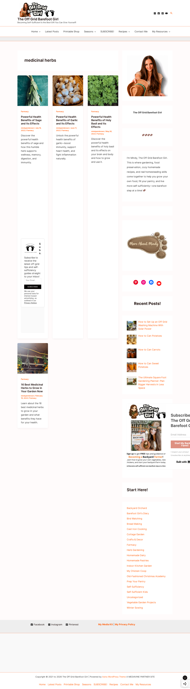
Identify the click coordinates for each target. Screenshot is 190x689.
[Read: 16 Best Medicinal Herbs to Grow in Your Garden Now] (32, 358)
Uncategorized (135, 597)
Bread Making (134, 524)
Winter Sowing (135, 607)
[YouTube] (166, 13)
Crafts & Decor (135, 539)
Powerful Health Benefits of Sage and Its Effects (31, 120)
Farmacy (25, 111)
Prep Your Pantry (136, 581)
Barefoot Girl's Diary (138, 513)
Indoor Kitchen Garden (139, 565)
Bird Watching (134, 518)
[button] (171, 13)
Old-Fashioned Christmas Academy (146, 576)
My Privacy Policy (125, 624)
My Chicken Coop (136, 571)
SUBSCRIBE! (107, 31)
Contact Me (141, 31)
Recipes (123, 31)
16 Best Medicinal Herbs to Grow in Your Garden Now (32, 388)
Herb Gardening (135, 550)
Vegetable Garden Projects (141, 602)
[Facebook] (159, 13)
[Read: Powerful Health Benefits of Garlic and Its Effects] (68, 90)
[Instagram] (155, 13)
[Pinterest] (162, 13)
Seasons (88, 31)
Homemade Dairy (136, 555)
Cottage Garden (135, 534)
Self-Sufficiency (135, 586)
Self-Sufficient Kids (137, 592)
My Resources (160, 31)
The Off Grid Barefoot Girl (37, 19)
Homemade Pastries (138, 560)
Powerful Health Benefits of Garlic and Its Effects (67, 120)
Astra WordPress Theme (114, 676)
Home (34, 31)
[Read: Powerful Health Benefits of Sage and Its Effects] (32, 90)
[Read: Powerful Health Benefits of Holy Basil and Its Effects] (103, 90)
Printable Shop (71, 31)
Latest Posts (52, 31)
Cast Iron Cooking (137, 529)
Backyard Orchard (137, 508)
